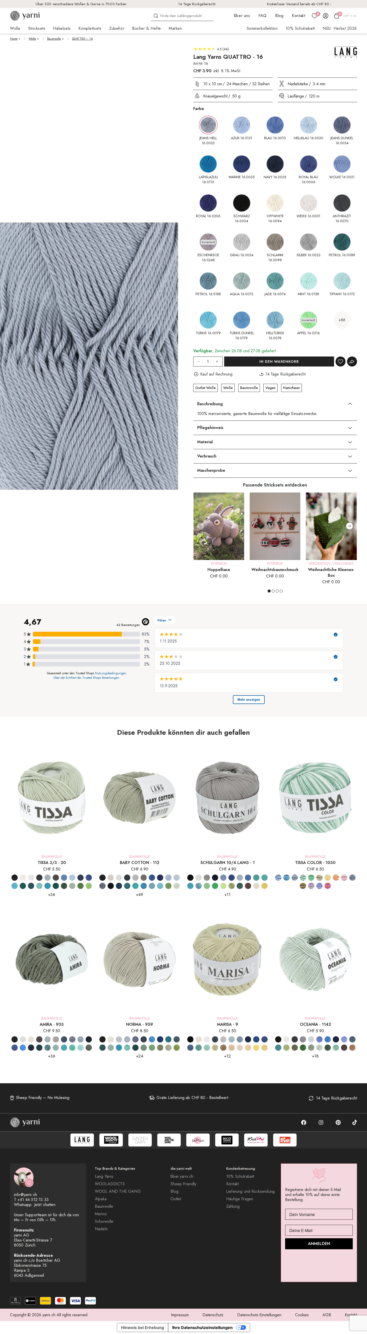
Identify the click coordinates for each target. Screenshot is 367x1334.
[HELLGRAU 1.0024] (206, 877)
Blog (279, 15)
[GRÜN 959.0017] (152, 1047)
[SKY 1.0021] (239, 877)
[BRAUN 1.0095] (248, 886)
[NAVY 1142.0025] (336, 1039)
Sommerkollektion (262, 28)
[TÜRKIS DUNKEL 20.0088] (47, 886)
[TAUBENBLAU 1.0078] (248, 877)
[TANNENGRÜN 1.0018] (239, 886)
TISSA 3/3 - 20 (52, 863)
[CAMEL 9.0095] (223, 1047)
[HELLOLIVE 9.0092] (215, 1047)
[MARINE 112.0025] (110, 886)
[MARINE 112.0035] (119, 886)
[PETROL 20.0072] (22, 886)
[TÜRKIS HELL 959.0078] (127, 1047)
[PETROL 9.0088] (198, 1047)
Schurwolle (104, 1221)
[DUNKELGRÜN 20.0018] (55, 886)
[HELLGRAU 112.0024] (135, 877)
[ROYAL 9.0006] (256, 1039)
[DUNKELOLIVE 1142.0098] (294, 1047)
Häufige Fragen (239, 1199)
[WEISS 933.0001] (22, 1039)
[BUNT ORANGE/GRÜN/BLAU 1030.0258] (303, 886)
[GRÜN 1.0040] (215, 886)
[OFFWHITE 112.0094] (110, 877)
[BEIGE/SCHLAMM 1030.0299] (319, 877)
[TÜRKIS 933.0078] (64, 1047)
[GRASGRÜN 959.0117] (176, 1047)
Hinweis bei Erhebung (142, 1327)
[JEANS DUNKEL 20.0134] (80, 877)
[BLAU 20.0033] (64, 877)
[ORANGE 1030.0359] (336, 877)
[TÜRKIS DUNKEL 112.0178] (152, 886)
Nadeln (101, 1229)
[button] (349, 526)
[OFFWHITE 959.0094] (110, 1039)
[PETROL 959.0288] (168, 1039)
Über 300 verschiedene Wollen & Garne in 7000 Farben (81, 4)
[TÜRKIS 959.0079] (119, 1047)
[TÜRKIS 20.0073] (39, 886)
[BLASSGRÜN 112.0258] (176, 886)
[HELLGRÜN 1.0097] (223, 886)
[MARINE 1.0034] (215, 877)
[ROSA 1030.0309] (344, 877)
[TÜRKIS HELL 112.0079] (160, 886)
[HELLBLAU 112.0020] (168, 877)
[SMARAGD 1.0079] (264, 877)
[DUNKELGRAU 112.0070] (127, 877)
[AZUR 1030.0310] (278, 877)
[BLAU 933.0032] (64, 1039)
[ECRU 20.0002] (22, 877)
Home (13, 38)
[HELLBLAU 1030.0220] (319, 886)
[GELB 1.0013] (264, 886)
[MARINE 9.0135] (248, 1039)
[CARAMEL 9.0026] (231, 1047)
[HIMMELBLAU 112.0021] (176, 877)
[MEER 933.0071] (22, 1047)
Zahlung (233, 1206)
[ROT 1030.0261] (327, 886)
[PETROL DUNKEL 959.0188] (176, 1039)
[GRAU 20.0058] (47, 877)
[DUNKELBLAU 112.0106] (160, 877)
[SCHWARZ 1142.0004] (278, 1039)
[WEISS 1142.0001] (286, 1039)
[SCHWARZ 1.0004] (190, 877)
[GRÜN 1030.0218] (311, 877)
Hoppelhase (218, 569)
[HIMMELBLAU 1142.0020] (319, 1039)
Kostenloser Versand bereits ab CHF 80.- (299, 4)
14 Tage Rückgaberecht (196, 4)
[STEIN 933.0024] (55, 1039)
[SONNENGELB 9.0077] (264, 1047)
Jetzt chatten (44, 1205)
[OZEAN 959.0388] (102, 1047)
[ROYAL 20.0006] (88, 877)
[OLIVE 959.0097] (160, 1047)
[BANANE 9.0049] (248, 1047)
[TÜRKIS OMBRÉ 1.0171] (198, 886)
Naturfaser (291, 387)
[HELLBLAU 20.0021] (72, 877)
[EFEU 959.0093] (143, 1047)
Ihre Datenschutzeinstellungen (202, 1327)
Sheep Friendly (183, 1184)
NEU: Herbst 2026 (340, 28)
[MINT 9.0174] (206, 1047)
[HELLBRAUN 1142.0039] (352, 1047)
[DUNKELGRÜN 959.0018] (135, 1047)
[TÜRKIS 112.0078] (143, 886)
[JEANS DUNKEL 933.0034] (72, 1039)
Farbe (198, 109)
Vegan (270, 387)
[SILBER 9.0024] (223, 1039)
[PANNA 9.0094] (198, 1039)
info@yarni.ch (25, 1195)
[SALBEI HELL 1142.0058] (319, 1047)
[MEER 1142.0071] (327, 1039)
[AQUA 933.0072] (55, 1047)
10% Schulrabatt (300, 28)
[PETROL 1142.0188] (352, 1039)
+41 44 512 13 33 (33, 1199)
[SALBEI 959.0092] (168, 1047)
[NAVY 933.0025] (31, 1047)
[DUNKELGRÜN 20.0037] (64, 886)
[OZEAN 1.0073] (256, 877)
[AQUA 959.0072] (110, 1047)
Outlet (176, 1199)
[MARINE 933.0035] (88, 1039)
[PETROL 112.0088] (127, 886)
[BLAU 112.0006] (152, 877)
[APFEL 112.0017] (168, 886)
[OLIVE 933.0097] (88, 1047)
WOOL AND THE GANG (118, 1191)
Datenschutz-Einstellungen (259, 1315)
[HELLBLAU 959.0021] (152, 1039)
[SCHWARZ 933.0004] (14, 1039)
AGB (327, 1315)
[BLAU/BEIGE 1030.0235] (294, 877)
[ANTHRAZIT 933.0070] (39, 1039)
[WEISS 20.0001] (31, 877)
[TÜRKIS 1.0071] (190, 886)
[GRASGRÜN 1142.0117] (303, 1047)
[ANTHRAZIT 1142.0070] (294, 1039)
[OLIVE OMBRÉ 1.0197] (231, 886)
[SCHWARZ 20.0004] (14, 877)
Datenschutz (212, 1315)
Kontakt (298, 15)
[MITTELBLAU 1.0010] (223, 877)
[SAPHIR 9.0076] (264, 1039)
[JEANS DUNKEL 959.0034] (135, 1039)
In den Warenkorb (279, 361)
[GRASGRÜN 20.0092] (88, 886)
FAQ (262, 15)
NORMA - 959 (139, 1024)
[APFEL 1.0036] (206, 886)
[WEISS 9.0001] (206, 1039)
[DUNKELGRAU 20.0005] (39, 877)
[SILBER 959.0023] (119, 1039)
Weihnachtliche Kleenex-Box (331, 572)
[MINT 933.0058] (80, 1047)
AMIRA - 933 (52, 1024)
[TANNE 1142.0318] (327, 1047)
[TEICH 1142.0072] (336, 1047)
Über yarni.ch (182, 1176)
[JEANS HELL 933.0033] (80, 1039)
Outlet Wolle (205, 387)
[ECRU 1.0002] (256, 886)
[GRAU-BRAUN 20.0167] (55, 877)
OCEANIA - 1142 (315, 1024)
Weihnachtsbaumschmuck (275, 569)
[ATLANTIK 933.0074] (47, 1047)
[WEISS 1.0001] (198, 877)
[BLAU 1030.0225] (286, 877)
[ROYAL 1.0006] (231, 877)
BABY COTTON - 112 (139, 863)
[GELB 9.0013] (256, 1047)
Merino (101, 1214)
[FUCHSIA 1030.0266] (311, 886)
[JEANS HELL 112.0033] (102, 886)
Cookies (302, 1315)
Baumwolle (54, 38)
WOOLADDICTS (110, 1184)
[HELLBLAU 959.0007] (127, 1039)
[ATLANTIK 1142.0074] (278, 1047)
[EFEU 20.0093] (72, 886)
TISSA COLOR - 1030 (315, 863)
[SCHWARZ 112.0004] (102, 877)
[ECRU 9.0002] (239, 1047)
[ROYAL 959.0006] (160, 1039)
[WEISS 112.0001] (119, 877)
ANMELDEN (319, 1243)
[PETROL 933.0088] (39, 1047)
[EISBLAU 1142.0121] (311, 1039)
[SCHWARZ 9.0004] (190, 1039)
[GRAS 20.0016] (80, 886)
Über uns (242, 15)
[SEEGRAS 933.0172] (72, 1047)
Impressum (180, 1315)
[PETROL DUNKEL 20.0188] (31, 886)
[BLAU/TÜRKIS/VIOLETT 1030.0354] (352, 877)
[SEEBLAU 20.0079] (14, 886)
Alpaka (101, 1199)
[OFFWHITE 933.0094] (31, 1039)
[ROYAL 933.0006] (14, 1047)
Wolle (32, 38)
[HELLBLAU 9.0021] (239, 1039)
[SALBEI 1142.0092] (311, 1047)
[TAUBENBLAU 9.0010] (190, 1047)
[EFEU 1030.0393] (303, 877)
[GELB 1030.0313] (327, 877)
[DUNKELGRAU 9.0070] (215, 1039)
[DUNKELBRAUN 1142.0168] (344, 1047)
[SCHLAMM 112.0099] (143, 877)
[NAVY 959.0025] (143, 1039)
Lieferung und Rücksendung (250, 1191)
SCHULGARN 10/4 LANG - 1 (227, 863)
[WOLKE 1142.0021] (344, 1039)
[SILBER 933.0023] (47, 1039)
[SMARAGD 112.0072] (135, 886)
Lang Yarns (104, 1176)
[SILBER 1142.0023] (303, 1039)
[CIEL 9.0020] (231, 1039)
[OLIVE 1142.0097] (286, 1047)
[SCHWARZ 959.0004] (102, 1039)
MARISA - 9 (227, 1024)
